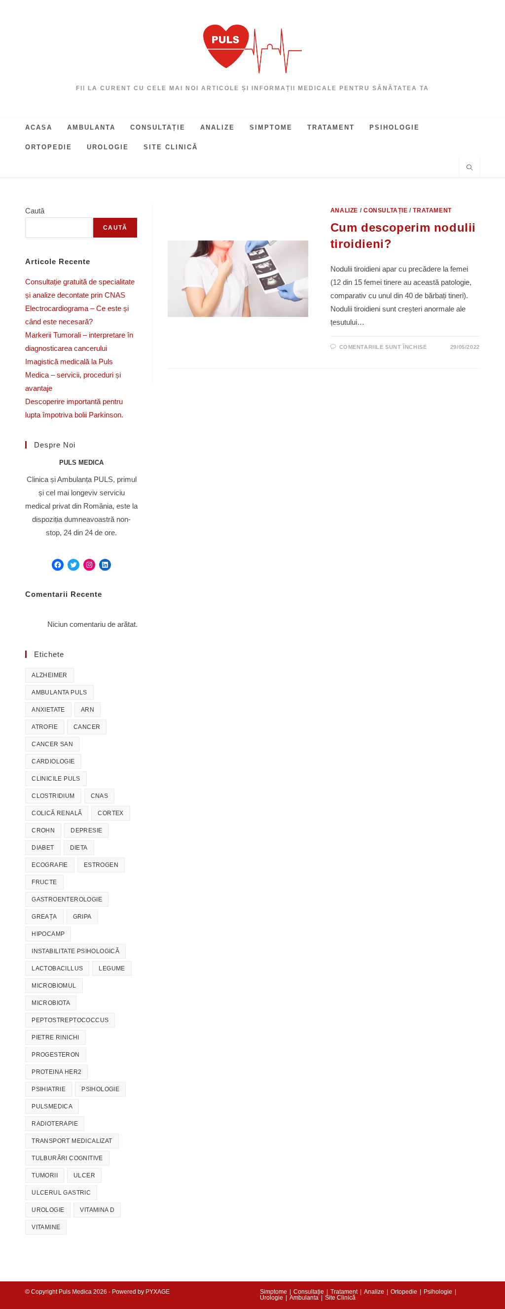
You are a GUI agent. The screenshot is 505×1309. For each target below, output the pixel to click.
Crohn (43, 830)
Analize (344, 210)
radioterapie (55, 1123)
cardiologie (53, 761)
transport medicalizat (72, 1140)
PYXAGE (157, 1291)
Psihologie (100, 1089)
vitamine (46, 1227)
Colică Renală (57, 813)
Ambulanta (304, 1297)
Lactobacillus (57, 968)
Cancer (86, 726)
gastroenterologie (67, 899)
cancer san (52, 744)
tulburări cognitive (67, 1158)
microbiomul (54, 985)
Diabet (43, 847)
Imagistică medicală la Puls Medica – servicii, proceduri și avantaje (73, 374)
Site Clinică (340, 1297)
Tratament (432, 210)
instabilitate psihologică (75, 951)
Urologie (48, 1209)
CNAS (99, 795)
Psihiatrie (49, 1089)
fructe (44, 882)
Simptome (273, 1291)
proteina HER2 (56, 1071)
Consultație (385, 210)
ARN (87, 709)
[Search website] (469, 168)
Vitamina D (97, 1209)
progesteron (55, 1054)
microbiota (51, 1002)
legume (112, 968)
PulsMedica (52, 1106)
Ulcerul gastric (61, 1192)
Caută (34, 211)
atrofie (45, 726)
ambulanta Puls (59, 692)
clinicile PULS (56, 778)
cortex (110, 813)
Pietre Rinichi (55, 1037)
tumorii (45, 1175)
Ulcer (84, 1175)
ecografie (50, 864)
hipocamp (48, 933)
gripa (82, 916)
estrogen (101, 864)
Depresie (86, 830)
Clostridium (53, 795)
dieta (79, 847)
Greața (44, 916)
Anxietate (48, 709)
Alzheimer (50, 675)
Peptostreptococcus (70, 1020)
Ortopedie (404, 1291)
